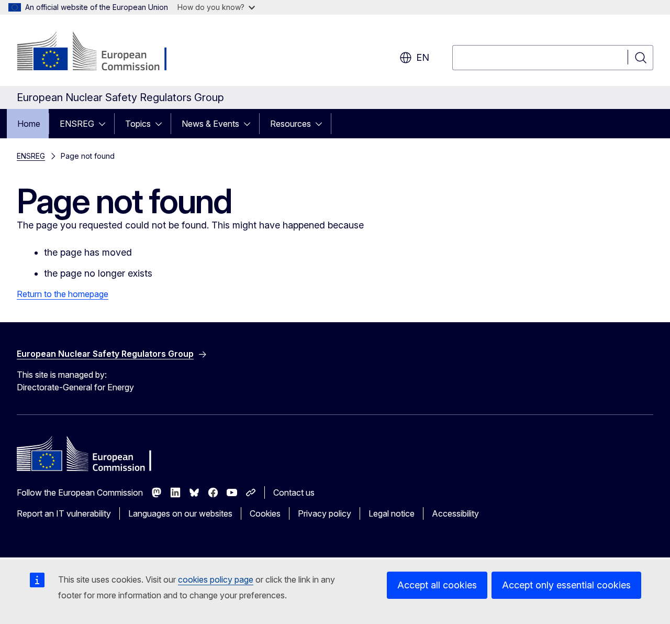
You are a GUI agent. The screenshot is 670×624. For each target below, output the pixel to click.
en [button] (422, 57)
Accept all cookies (437, 584)
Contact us (294, 492)
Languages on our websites (180, 513)
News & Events (210, 123)
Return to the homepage (62, 294)
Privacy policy (324, 513)
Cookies (265, 513)
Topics (138, 123)
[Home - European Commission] (101, 52)
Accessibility (455, 513)
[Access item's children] (105, 123)
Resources (290, 123)
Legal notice (391, 513)
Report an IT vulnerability (64, 513)
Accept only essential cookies (566, 584)
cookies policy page (215, 579)
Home (28, 123)
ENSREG (77, 123)
